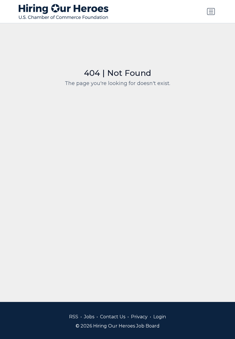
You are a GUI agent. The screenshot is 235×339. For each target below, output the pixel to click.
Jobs (89, 316)
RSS (73, 316)
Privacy (139, 316)
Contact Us (112, 316)
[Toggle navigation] (210, 11)
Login (159, 316)
